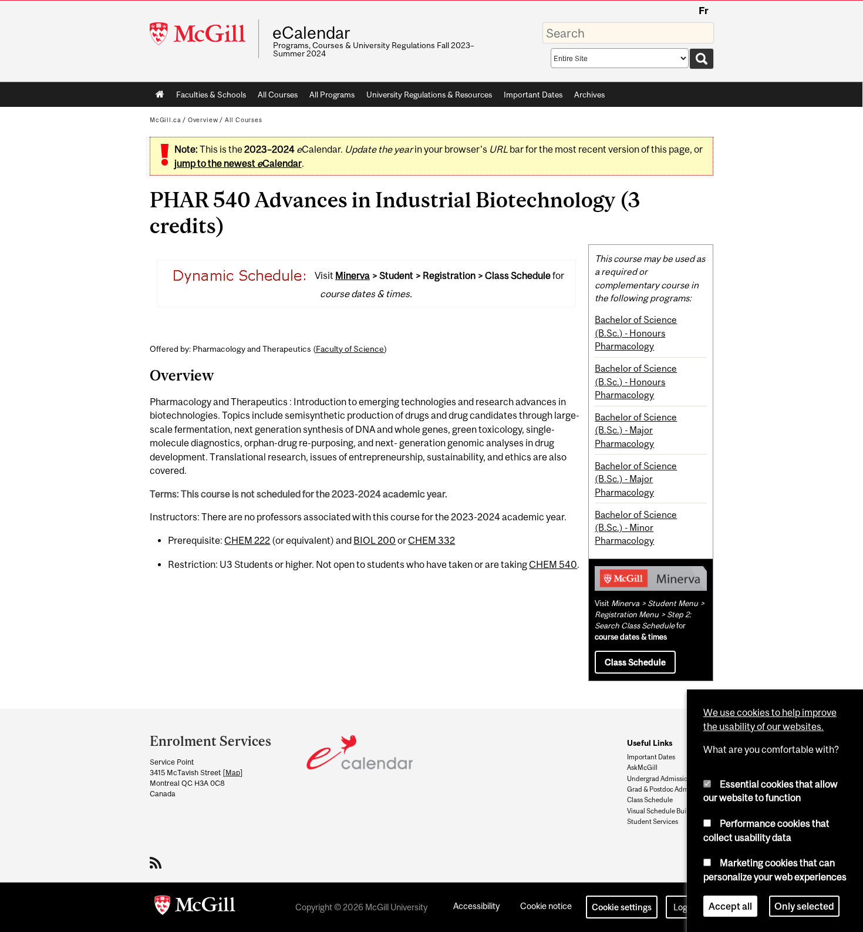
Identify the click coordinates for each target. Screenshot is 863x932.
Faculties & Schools (208, 97)
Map (232, 772)
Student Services (652, 821)
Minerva (352, 275)
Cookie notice (546, 906)
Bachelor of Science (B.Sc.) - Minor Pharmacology (636, 527)
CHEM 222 (247, 540)
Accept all (730, 905)
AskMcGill (642, 767)
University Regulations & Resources (429, 94)
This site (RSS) (158, 863)
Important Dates (533, 94)
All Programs (332, 94)
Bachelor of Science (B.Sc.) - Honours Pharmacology (636, 332)
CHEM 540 (553, 564)
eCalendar (311, 33)
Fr (704, 10)
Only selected (804, 905)
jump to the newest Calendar (238, 163)
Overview (203, 119)
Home (160, 94)
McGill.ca (165, 119)
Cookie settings (622, 907)
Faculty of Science (350, 349)
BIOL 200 (374, 540)
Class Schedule (635, 662)
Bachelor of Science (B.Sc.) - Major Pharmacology (636, 430)
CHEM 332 (431, 540)
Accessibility (476, 906)
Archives (589, 94)
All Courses (278, 94)
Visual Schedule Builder (662, 811)
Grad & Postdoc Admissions (668, 789)
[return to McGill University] (195, 907)
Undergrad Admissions (661, 778)
